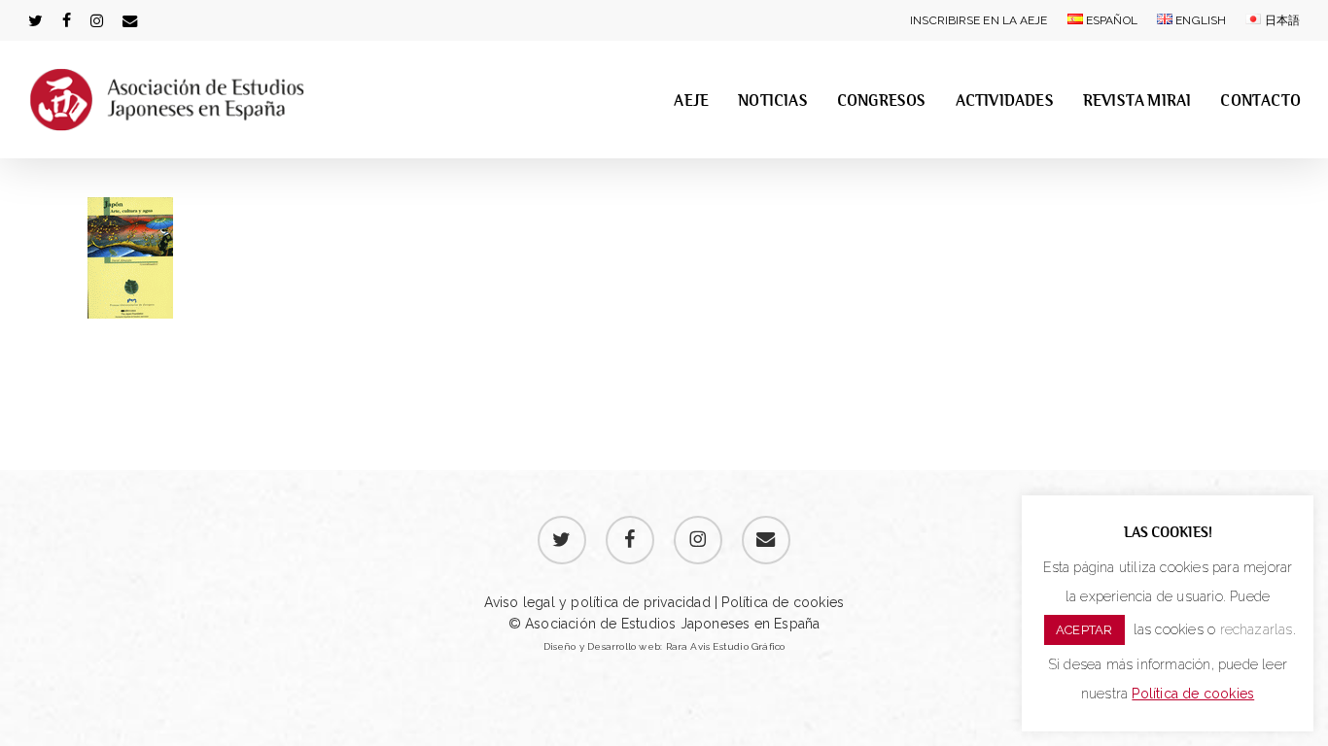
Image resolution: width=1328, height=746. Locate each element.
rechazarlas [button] (1256, 629)
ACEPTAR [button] (1084, 630)
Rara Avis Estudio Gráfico (726, 646)
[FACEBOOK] (66, 20)
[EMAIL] (130, 20)
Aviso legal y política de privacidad (597, 602)
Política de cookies (780, 602)
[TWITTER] (35, 20)
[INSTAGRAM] (96, 20)
